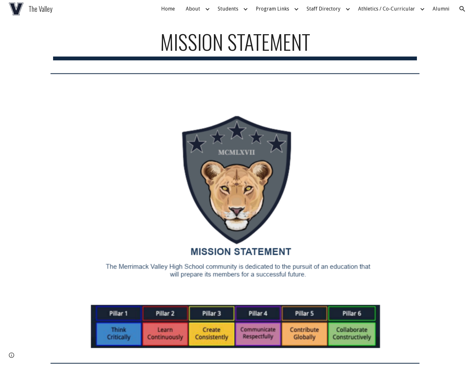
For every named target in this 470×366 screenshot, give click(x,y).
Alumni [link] (441, 9)
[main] (235, 45)
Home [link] (168, 9)
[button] (462, 9)
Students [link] (228, 9)
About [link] (193, 9)
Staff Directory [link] (324, 9)
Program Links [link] (272, 9)
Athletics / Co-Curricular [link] (386, 9)
